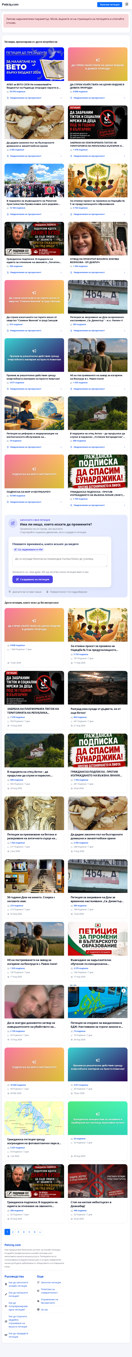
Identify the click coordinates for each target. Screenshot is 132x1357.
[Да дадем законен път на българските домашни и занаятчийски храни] (34, 133)
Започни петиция (109, 4)
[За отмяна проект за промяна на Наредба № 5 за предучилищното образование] (97, 191)
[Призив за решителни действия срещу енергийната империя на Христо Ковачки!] (34, 365)
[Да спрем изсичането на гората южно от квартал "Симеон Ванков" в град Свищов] (34, 307)
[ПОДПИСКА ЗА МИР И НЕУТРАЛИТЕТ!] (34, 480)
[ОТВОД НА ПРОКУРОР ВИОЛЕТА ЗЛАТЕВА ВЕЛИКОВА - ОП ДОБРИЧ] (97, 249)
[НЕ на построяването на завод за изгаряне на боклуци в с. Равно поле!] (97, 365)
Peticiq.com (10, 4)
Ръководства (14, 1276)
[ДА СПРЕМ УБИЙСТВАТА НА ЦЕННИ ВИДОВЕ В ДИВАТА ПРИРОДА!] (97, 74)
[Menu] (126, 4)
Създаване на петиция (34, 579)
